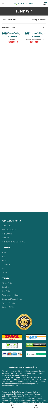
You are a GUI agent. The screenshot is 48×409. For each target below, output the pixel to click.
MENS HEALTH (7, 226)
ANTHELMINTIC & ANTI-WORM (13, 242)
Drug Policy (6, 291)
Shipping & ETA (8, 307)
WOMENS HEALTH (9, 230)
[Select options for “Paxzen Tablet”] (4, 32)
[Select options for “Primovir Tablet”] (27, 32)
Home (4, 20)
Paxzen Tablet (12, 36)
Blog (3, 256)
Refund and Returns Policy (12, 299)
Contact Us (6, 264)
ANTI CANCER (7, 234)
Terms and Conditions (10, 295)
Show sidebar (9, 27)
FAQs (4, 268)
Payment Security (8, 303)
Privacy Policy (7, 283)
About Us (5, 260)
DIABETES (5, 238)
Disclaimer (6, 272)
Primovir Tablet (35, 36)
